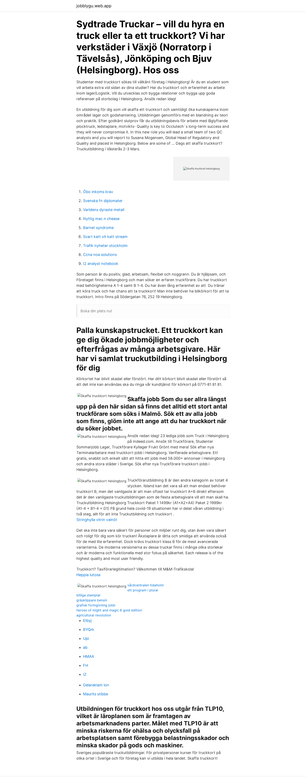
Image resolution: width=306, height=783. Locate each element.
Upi (86, 638)
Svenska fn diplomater (103, 201)
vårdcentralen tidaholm (145, 585)
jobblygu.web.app (93, 6)
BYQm (88, 629)
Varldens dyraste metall (103, 209)
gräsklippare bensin (91, 600)
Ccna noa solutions (100, 254)
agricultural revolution (93, 615)
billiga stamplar (88, 595)
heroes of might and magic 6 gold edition (109, 610)
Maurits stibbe (95, 694)
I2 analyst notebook (100, 263)
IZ (84, 674)
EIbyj (87, 620)
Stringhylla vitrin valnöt (96, 519)
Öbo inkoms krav (98, 192)
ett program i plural (142, 590)
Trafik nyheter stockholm (105, 245)
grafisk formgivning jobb (95, 605)
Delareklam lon (96, 685)
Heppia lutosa (88, 575)
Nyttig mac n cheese (101, 218)
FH (85, 665)
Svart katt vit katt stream (105, 236)
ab (85, 647)
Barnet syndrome (98, 227)
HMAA (88, 656)
